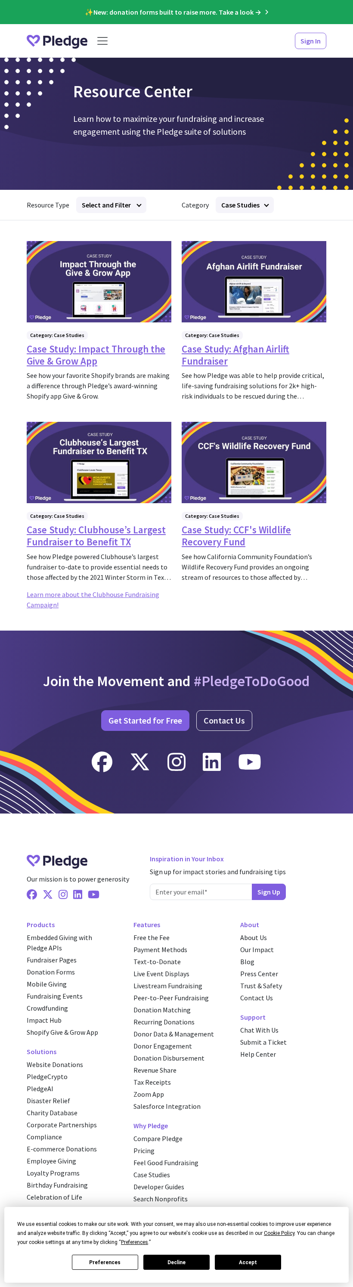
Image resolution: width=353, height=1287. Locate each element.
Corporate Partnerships (62, 1124)
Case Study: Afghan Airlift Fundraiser (235, 355)
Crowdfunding (47, 1008)
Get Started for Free (145, 720)
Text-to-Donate (157, 961)
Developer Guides (158, 1186)
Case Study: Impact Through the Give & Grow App (96, 355)
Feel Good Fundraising (165, 1162)
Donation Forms (51, 972)
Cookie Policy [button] (279, 1233)
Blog (247, 961)
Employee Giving (51, 1161)
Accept (248, 1262)
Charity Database (52, 1112)
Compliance (44, 1136)
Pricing (144, 1150)
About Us (253, 937)
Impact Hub (44, 1020)
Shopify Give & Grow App (62, 1032)
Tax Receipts (152, 1082)
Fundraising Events (55, 996)
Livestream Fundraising (167, 985)
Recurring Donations (164, 1022)
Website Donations (55, 1064)
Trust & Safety (261, 985)
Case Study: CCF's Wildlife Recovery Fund (236, 535)
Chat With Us (259, 1030)
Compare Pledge (158, 1138)
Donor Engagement (162, 1046)
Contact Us (224, 720)
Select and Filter (107, 205)
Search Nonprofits (160, 1198)
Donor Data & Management (173, 1034)
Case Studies (240, 205)
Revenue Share (154, 1070)
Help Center (258, 1054)
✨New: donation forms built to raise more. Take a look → (173, 12)
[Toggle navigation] (102, 41)
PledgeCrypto (47, 1076)
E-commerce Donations (62, 1149)
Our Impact (257, 949)
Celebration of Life (54, 1197)
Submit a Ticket (263, 1042)
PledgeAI (40, 1088)
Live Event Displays (161, 973)
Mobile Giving (47, 984)
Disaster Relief (48, 1100)
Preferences (105, 1262)
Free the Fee (151, 937)
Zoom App (148, 1094)
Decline (176, 1262)
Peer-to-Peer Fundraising (171, 997)
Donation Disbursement (168, 1058)
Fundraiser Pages (52, 960)
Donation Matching (162, 1009)
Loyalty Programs (53, 1173)
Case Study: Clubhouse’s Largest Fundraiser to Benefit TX (96, 535)
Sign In (310, 41)
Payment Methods (160, 949)
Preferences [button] (134, 1242)
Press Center (259, 973)
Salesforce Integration (167, 1106)
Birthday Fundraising (57, 1185)
